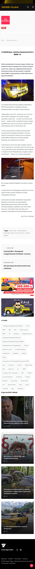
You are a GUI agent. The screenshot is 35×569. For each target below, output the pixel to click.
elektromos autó (7, 349)
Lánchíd (19, 365)
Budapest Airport (27, 333)
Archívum (25, 558)
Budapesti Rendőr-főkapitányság (12, 345)
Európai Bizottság (20, 349)
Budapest (16, 333)
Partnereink (18, 558)
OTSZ (22, 373)
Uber (12, 388)
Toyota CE (5, 388)
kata (4, 365)
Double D (8, 426)
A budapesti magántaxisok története (13, 326)
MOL (4, 369)
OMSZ (24, 369)
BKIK (4, 330)
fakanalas (16, 353)
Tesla (20, 384)
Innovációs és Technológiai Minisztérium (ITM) (16, 361)
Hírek (3, 28)
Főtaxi (4, 357)
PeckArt (29, 373)
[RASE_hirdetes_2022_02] (17, 307)
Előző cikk (10, 248)
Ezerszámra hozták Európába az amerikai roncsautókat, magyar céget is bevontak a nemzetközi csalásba (17, 491)
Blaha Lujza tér (24, 330)
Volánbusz (20, 388)
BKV (15, 330)
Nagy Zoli (11, 369)
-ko (6, 461)
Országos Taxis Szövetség (10, 373)
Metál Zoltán (28, 365)
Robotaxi (5, 380)
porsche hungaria (7, 377)
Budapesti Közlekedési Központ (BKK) (13, 341)
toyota (27, 384)
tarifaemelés (24, 380)
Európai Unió (6, 353)
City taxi (26, 345)
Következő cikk (9, 262)
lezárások (11, 365)
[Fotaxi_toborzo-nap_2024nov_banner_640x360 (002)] (17, 287)
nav (18, 369)
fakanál (24, 353)
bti (9, 333)
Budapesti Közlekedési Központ (11, 337)
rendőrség (19, 377)
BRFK (4, 333)
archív (27, 326)
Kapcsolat (4, 558)
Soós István (14, 380)
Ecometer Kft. (5, 563)
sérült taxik (12, 231)
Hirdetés (10, 558)
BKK (10, 330)
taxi (4, 384)
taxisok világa (12, 384)
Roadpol (27, 377)
